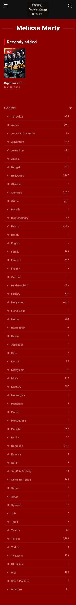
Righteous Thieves (17, 83)
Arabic (15, 158)
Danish (15, 209)
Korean (15, 361)
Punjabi (15, 429)
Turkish (15, 547)
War (13, 572)
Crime (15, 201)
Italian (15, 336)
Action (15, 125)
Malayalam (17, 370)
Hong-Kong (18, 310)
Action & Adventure (23, 133)
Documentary (19, 218)
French (15, 268)
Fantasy (16, 260)
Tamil (14, 522)
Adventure (17, 142)
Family (15, 251)
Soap (14, 496)
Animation (17, 150)
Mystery (16, 386)
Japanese (17, 344)
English (15, 243)
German (16, 277)
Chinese (16, 184)
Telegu (15, 530)
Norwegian (18, 395)
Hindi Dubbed (19, 285)
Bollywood (17, 175)
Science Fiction (21, 479)
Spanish (16, 505)
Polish (15, 412)
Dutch (15, 234)
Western (16, 589)
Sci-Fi (14, 462)
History (15, 294)
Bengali (15, 167)
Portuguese (18, 420)
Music (15, 378)
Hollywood (17, 302)
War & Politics (20, 581)
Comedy (16, 192)
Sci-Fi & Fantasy (21, 471)
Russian (16, 454)
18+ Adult (17, 116)
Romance (17, 446)
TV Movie (17, 555)
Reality (15, 437)
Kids (14, 353)
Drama (15, 226)
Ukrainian (17, 564)
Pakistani (17, 403)
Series (15, 488)
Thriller (15, 538)
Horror (15, 319)
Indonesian (18, 327)
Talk (13, 513)
